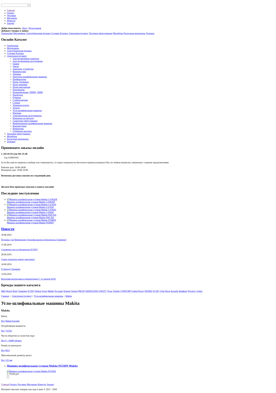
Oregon (74, 291)
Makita (51, 291)
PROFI (81, 291)
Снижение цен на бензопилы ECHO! (19, 249)
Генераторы (7, 33)
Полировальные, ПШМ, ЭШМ (28, 92)
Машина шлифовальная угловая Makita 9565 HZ (30, 217)
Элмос (199, 291)
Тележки (150, 33)
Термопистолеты (21, 105)
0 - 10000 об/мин (13, 340)
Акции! (10, 23)
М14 (7, 350)
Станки (16, 102)
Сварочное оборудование (25, 121)
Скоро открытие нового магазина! (18, 259)
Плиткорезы (19, 89)
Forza (44, 291)
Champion (22, 291)
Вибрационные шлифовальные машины (32, 123)
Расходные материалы (134, 33)
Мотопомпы (19, 33)
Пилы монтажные (21, 87)
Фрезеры (17, 113)
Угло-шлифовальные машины (27, 110)
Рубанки (17, 97)
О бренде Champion (10, 269)
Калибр (174, 291)
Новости (11, 20)
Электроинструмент (78, 33)
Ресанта (192, 291)
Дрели (16, 66)
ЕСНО (156, 291)
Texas (109, 291)
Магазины (12, 18)
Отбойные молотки (22, 131)
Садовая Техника (59, 33)
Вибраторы (18, 128)
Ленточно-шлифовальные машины (30, 77)
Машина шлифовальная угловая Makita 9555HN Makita (42, 365)
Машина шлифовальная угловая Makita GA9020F (31, 202)
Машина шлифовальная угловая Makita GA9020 (30, 212)
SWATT (103, 291)
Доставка (11, 15)
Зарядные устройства (23, 69)
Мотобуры (118, 33)
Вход (24, 28)
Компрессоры (19, 71)
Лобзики (17, 74)
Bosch (9, 291)
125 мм (8, 360)
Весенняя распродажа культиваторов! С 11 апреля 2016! (28, 279)
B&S (3, 291)
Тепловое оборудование (100, 33)
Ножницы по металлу (23, 118)
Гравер (16, 64)
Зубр (162, 291)
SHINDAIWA (91, 291)
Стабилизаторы (20, 100)
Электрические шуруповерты (27, 115)
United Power (137, 291)
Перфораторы (19, 79)
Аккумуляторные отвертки (26, 58)
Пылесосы (18, 95)
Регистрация (35, 28)
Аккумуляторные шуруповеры (28, 61)
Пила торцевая (20, 84)
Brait (15, 291)
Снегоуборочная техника (38, 33)
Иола (167, 291)
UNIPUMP (125, 291)
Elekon (38, 291)
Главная (11, 10)
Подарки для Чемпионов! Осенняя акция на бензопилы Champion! (33, 240)
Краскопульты (19, 126)
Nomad (66, 291)
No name (58, 291)
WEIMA (148, 291)
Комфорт (183, 291)
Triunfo (116, 291)
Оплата (10, 13)
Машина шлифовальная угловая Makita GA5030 (30, 207)
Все (3, 321)
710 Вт (8, 331)
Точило (16, 108)
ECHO (31, 291)
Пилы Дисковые (21, 82)
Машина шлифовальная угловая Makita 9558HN (30, 223)
